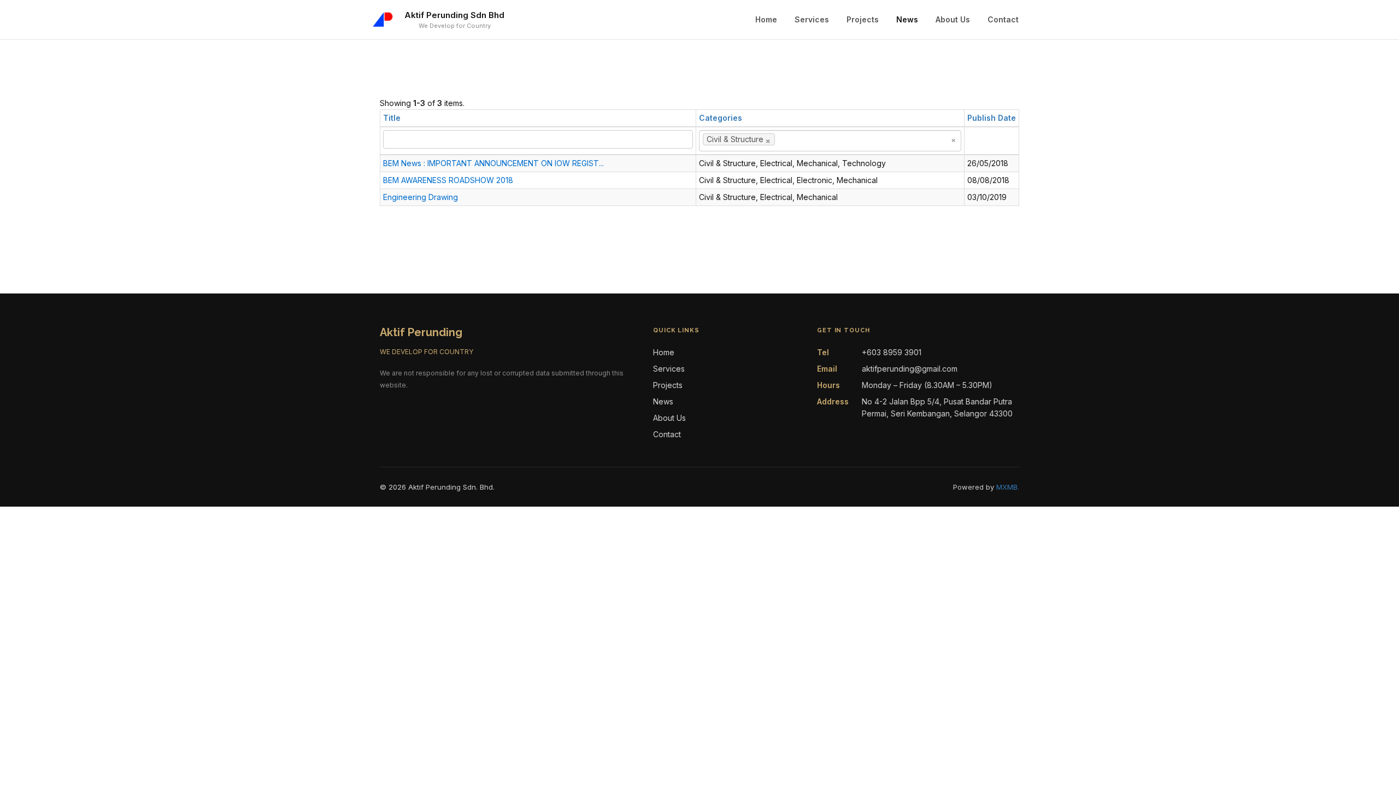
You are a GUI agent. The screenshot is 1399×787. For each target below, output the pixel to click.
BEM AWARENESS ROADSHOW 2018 (448, 180)
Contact (1003, 19)
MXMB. (1007, 487)
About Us (953, 19)
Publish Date (991, 117)
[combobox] (830, 140)
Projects (863, 19)
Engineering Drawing (420, 197)
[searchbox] (794, 139)
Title (392, 117)
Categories (720, 117)
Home (766, 19)
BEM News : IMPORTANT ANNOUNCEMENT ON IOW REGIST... (493, 163)
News (907, 19)
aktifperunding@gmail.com (909, 368)
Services (812, 19)
